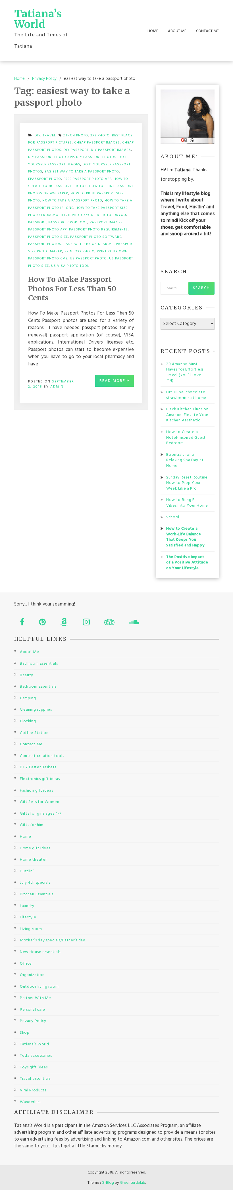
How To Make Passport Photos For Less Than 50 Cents (72, 288)
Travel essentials (35, 1078)
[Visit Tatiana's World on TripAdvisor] (109, 624)
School (172, 517)
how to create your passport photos (78, 182)
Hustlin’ (27, 871)
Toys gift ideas (34, 1067)
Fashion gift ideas (36, 790)
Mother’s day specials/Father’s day (52, 940)
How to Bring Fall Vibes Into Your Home (187, 503)
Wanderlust (30, 1102)
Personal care (32, 1009)
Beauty (26, 675)
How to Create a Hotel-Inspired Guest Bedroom (186, 437)
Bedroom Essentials (38, 686)
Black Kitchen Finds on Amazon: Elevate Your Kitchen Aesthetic (187, 415)
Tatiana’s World (38, 19)
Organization (32, 975)
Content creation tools (42, 756)
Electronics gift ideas (40, 779)
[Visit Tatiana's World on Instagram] (86, 624)
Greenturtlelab (132, 1182)
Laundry (27, 906)
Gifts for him (31, 825)
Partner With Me (35, 998)
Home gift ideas (35, 848)
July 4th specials (35, 882)
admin (57, 387)
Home (152, 31)
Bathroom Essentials (39, 663)
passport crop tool (68, 222)
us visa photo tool (70, 266)
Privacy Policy (33, 1021)
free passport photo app (87, 179)
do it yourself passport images (78, 160)
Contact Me (207, 31)
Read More (113, 381)
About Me (177, 31)
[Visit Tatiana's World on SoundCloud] (134, 624)
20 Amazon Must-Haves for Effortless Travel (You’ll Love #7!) (184, 372)
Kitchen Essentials (36, 894)
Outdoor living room (39, 986)
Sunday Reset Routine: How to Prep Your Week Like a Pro (187, 483)
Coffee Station (34, 733)
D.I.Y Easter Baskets (38, 767)
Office (26, 963)
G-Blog (108, 1182)
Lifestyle (28, 917)
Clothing (28, 721)
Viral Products (33, 1090)
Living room (31, 929)
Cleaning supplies (36, 709)
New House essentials (40, 952)
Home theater (33, 859)
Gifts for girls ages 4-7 (40, 813)
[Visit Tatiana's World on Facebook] (22, 624)
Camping (28, 698)
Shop (25, 1032)
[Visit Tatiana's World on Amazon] (64, 624)
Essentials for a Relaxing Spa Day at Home (184, 460)
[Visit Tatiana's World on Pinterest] (42, 624)
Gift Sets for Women (39, 802)
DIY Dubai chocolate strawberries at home (186, 395)
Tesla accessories (36, 1055)
